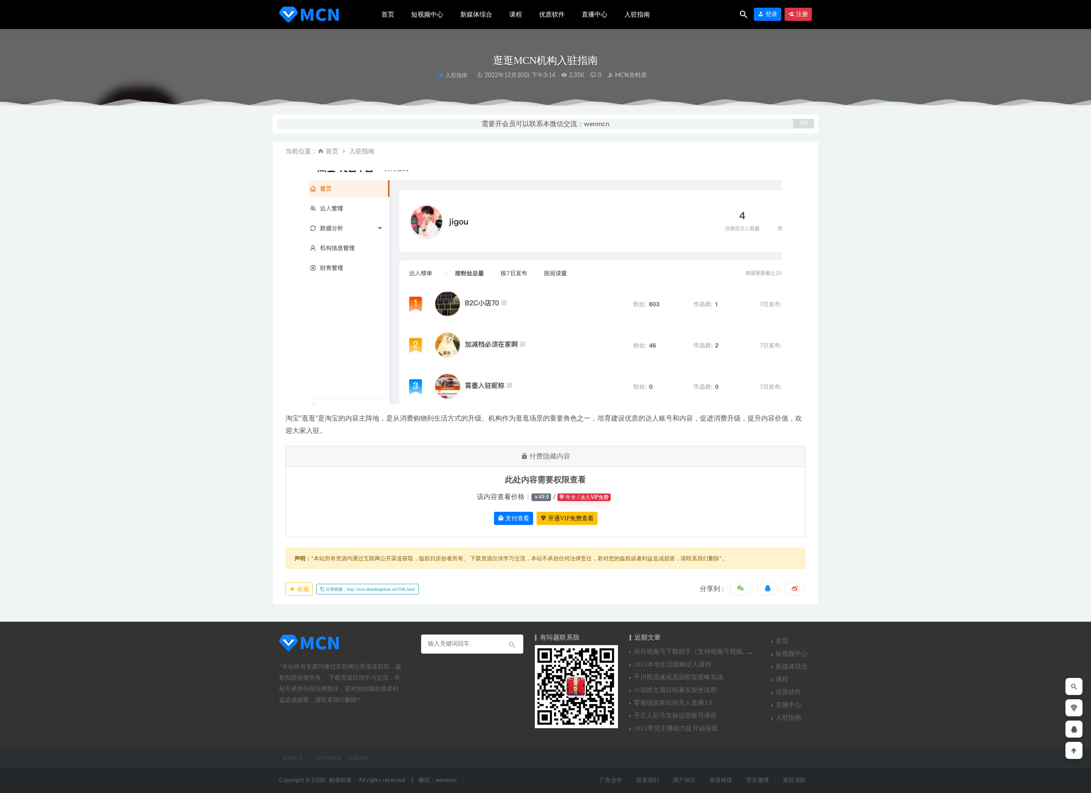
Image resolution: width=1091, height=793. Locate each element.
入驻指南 (637, 14)
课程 (515, 14)
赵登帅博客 (329, 758)
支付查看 (516, 518)
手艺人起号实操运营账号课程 (675, 715)
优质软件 (552, 14)
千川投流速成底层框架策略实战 (678, 677)
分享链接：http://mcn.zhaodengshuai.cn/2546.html (369, 589)
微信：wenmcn (437, 780)
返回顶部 (794, 780)
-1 (411, 780)
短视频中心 (427, 14)
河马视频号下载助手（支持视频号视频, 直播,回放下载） (713, 651)
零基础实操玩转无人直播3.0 (673, 702)
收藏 (302, 589)
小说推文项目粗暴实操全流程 (675, 689)
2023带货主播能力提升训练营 (676, 728)
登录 (770, 14)
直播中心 (594, 14)
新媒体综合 (476, 14)
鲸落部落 (340, 780)
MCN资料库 (630, 75)
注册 (801, 14)
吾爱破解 (359, 758)
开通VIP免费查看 (570, 518)
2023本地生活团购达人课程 (672, 664)
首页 (387, 14)
